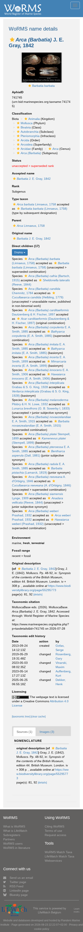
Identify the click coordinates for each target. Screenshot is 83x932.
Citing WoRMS (54, 826)
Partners (9, 839)
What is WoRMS (14, 826)
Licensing (19, 691)
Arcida (25, 140)
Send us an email (21, 877)
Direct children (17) (26, 246)
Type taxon (20, 199)
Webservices (53, 860)
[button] (12, 39)
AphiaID (17, 92)
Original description (26, 563)
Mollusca (27, 123)
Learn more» (77, 910)
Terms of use (53, 830)
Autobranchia (30, 131)
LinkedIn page (19, 890)
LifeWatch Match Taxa (59, 856)
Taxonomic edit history (28, 636)
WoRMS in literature (16, 848)
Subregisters (11, 835)
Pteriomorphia (30, 136)
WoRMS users (13, 843)
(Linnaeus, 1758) (44, 208)
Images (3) (47, 731)
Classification (22, 113)
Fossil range (21, 550)
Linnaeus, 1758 (36, 204)
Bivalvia (26, 127)
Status (16, 160)
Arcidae (26, 148)
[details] (37, 594)
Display (19, 252)
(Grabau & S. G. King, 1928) (40, 393)
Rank (15, 186)
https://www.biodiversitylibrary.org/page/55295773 (42, 774)
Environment (21, 537)
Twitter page (18, 882)
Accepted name (23, 173)
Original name (22, 233)
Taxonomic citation (26, 602)
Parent (16, 220)
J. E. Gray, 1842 (34, 178)
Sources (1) (24, 731)
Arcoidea (27, 144)
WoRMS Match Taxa (58, 852)
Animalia (34, 119)
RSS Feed (16, 886)
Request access (55, 835)
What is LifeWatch (15, 830)
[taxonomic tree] (21, 716)
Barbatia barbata (43, 85)
